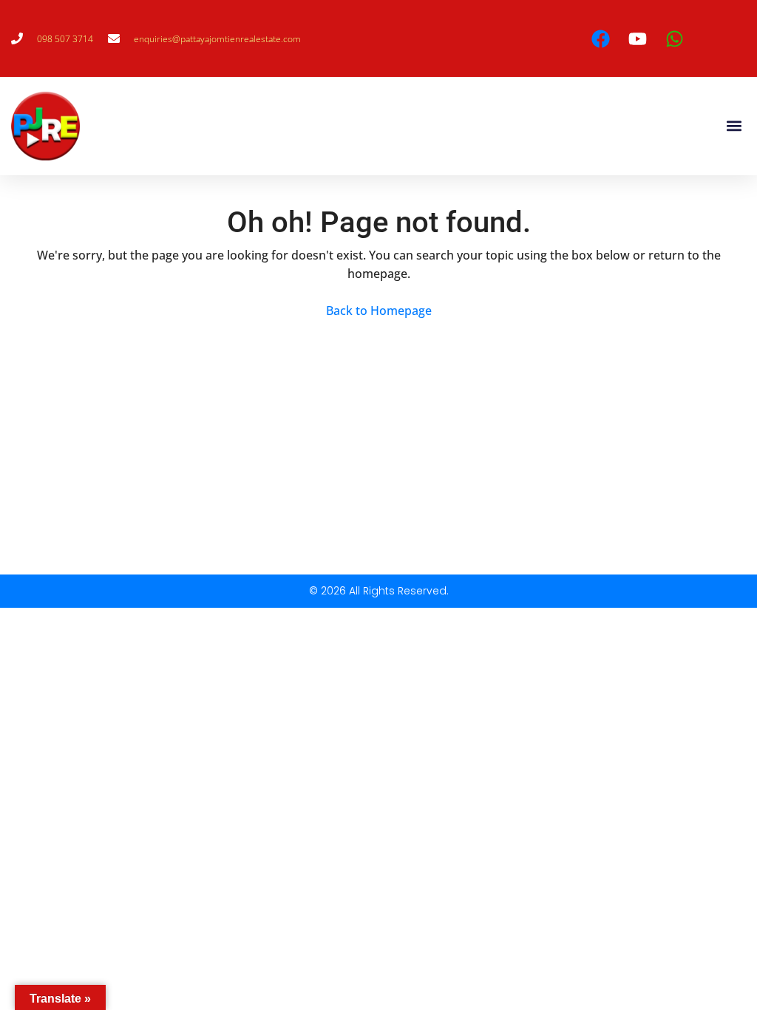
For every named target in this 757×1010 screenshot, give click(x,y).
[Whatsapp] (674, 38)
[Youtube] (637, 38)
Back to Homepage (379, 310)
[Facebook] (601, 38)
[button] (734, 126)
